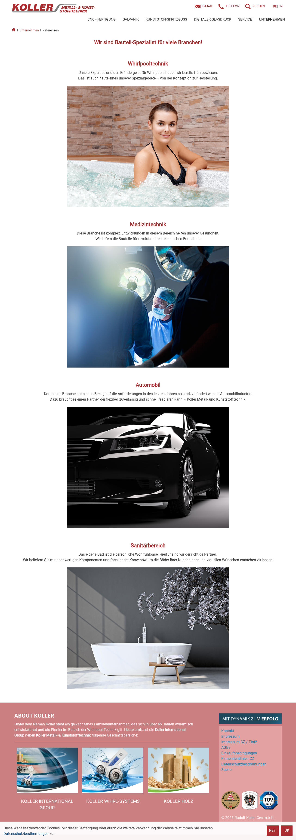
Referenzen (51, 30)
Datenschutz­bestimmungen (243, 764)
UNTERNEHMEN (272, 19)
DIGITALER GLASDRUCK (212, 19)
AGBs (225, 747)
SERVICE (245, 19)
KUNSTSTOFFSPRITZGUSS (166, 19)
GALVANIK (131, 19)
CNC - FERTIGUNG (101, 19)
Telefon (233, 6)
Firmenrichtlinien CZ (237, 758)
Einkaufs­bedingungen (239, 753)
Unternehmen (29, 30)
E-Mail (207, 6)
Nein (272, 830)
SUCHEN (259, 6)
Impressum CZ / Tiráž (239, 742)
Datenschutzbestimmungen (26, 833)
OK (286, 830)
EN (280, 6)
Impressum (230, 736)
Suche (226, 769)
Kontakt (227, 731)
